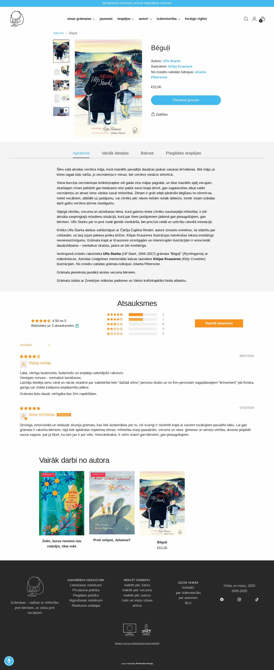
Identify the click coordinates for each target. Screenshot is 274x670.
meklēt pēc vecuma (137, 590)
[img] (30, 356)
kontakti (188, 587)
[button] (115, 314)
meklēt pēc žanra (137, 585)
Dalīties (162, 114)
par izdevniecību (188, 593)
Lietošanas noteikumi (86, 585)
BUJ (188, 603)
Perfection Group (144, 663)
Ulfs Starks (172, 61)
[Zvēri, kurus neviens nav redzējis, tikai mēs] (61, 503)
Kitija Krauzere (180, 66)
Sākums (58, 33)
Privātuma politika (85, 590)
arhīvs (137, 605)
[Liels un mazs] (17, 19)
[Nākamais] (181, 3)
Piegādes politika (85, 595)
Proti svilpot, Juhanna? (111, 540)
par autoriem (188, 598)
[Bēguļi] (162, 504)
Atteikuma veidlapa (86, 605)
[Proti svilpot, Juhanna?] (111, 503)
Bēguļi (162, 542)
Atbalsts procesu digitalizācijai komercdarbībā (137, 643)
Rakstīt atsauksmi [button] (219, 323)
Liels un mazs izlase (137, 600)
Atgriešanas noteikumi (85, 600)
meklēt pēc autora (137, 595)
